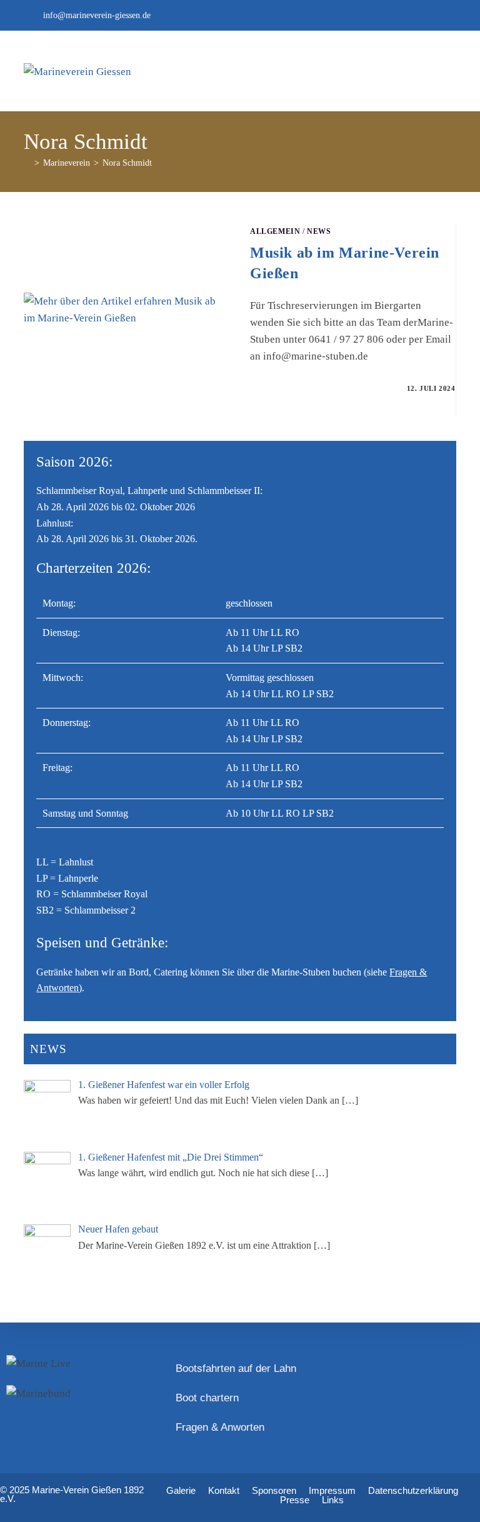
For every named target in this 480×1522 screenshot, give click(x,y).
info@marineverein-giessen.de (97, 15)
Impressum (332, 1490)
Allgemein (275, 231)
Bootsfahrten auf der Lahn (236, 1368)
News (319, 231)
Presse (294, 1499)
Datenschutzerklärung (413, 1490)
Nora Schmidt (127, 163)
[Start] (27, 163)
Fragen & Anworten (220, 1427)
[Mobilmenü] (442, 71)
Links (333, 1499)
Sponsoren (274, 1490)
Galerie (181, 1490)
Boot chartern (207, 1398)
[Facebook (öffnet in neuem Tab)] (449, 15)
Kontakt (223, 1490)
